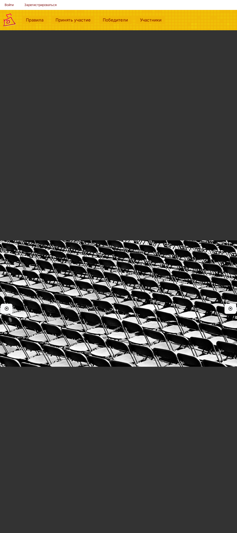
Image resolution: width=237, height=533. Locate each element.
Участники (152, 19)
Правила (36, 19)
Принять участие (75, 19)
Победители (117, 19)
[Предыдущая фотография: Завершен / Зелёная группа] (6, 309)
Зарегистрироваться (40, 5)
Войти (9, 5)
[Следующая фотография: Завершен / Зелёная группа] (230, 309)
